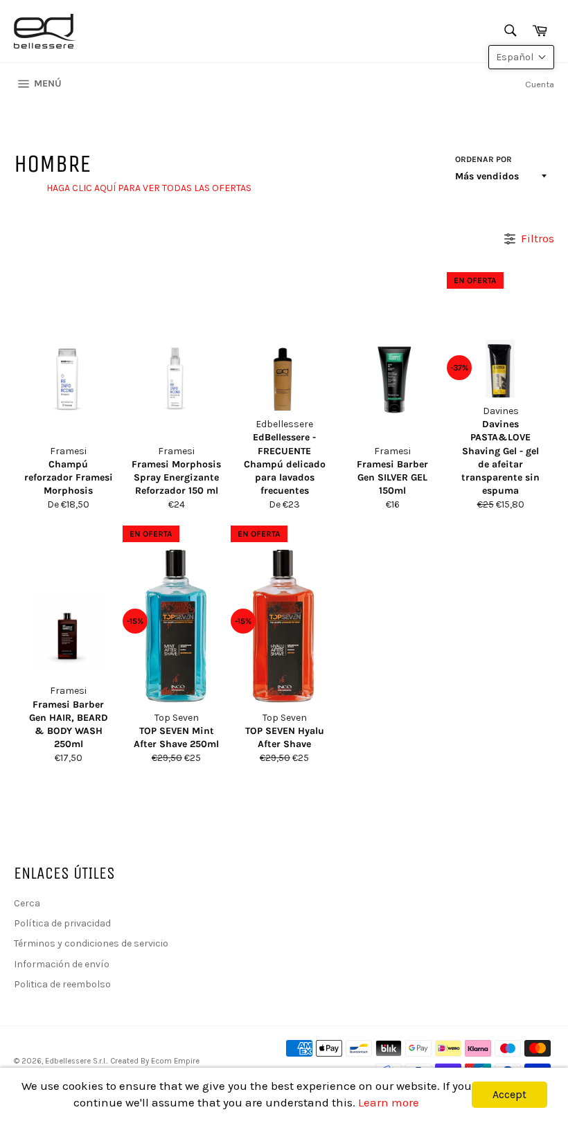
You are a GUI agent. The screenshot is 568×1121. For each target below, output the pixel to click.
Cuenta (539, 84)
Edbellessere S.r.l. (76, 1061)
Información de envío (61, 964)
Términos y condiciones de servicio (91, 943)
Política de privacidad (62, 923)
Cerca (27, 903)
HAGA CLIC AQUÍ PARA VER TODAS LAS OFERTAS (148, 188)
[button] (521, 57)
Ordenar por (483, 159)
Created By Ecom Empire (154, 1061)
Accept (509, 1094)
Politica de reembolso (62, 984)
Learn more (388, 1102)
